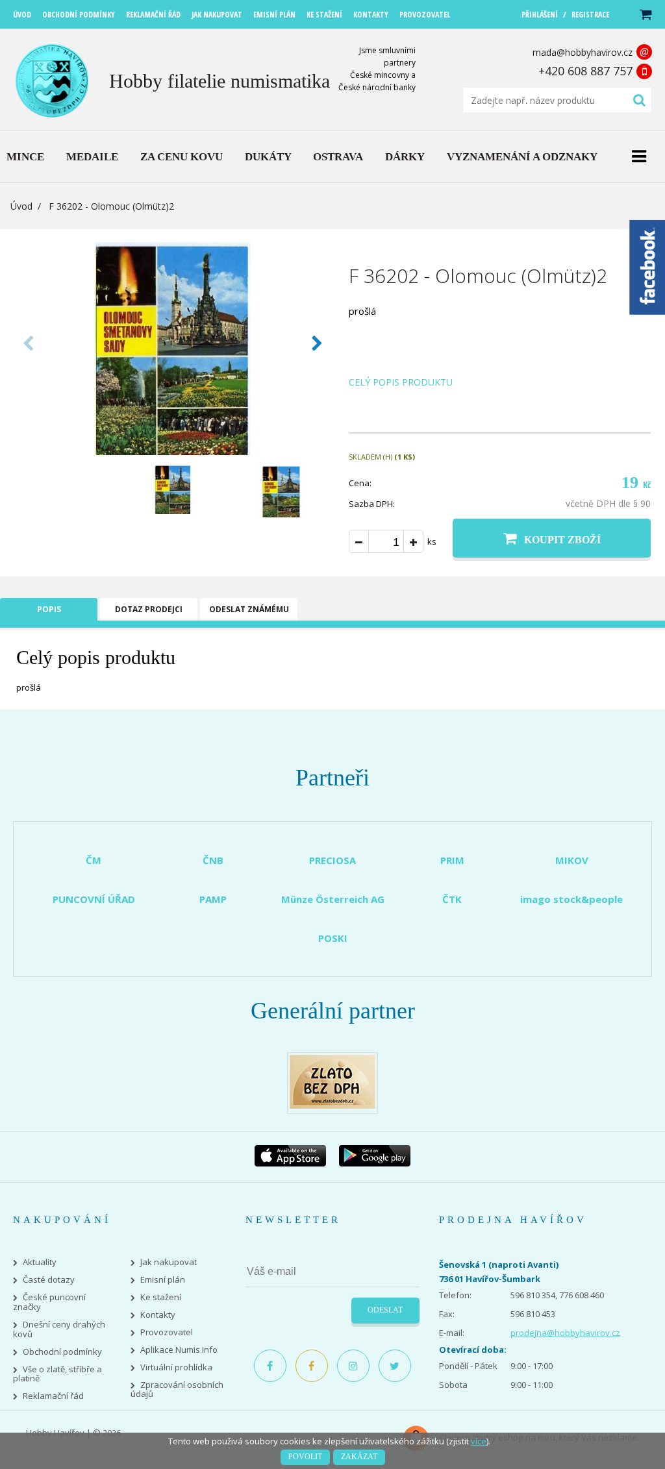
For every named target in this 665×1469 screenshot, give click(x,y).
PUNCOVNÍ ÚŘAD (94, 899)
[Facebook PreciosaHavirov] (270, 1366)
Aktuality (39, 1262)
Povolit (305, 1456)
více (478, 1441)
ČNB (213, 860)
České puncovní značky (49, 1302)
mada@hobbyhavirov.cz (583, 52)
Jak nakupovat (168, 1262)
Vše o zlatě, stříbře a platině (57, 1374)
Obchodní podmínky (62, 1352)
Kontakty (157, 1315)
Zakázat (359, 1456)
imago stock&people (571, 899)
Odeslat (385, 1310)
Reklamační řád (53, 1396)
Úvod (21, 206)
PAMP (213, 899)
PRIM (452, 860)
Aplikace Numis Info (179, 1350)
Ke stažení (160, 1297)
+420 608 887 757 (585, 71)
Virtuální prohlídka (176, 1367)
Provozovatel (166, 1332)
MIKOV (571, 860)
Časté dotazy (49, 1280)
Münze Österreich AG (332, 899)
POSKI (332, 938)
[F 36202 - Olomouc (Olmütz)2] (172, 451)
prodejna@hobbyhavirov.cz (565, 1333)
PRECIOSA (332, 860)
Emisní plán (162, 1280)
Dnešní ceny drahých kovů (59, 1329)
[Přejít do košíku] (645, 14)
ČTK (452, 899)
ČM (93, 860)
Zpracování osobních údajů (177, 1390)
